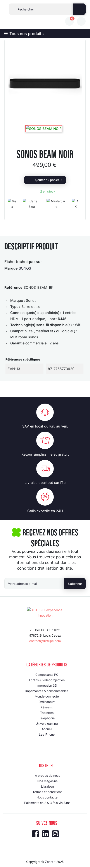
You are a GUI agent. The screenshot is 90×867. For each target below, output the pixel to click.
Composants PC (46, 674)
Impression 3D (46, 685)
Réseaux (47, 707)
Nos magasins (47, 781)
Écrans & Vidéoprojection (47, 680)
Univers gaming (47, 723)
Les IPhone (47, 734)
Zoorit (49, 862)
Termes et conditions (47, 792)
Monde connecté (47, 696)
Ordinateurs (46, 702)
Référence (13, 287)
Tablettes (47, 712)
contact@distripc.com (45, 641)
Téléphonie (47, 718)
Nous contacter (47, 797)
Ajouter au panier (47, 180)
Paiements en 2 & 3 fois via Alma (47, 803)
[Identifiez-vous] (81, 21)
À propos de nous (47, 775)
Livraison (47, 786)
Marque (11, 268)
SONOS (25, 268)
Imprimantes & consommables (46, 691)
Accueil (47, 729)
